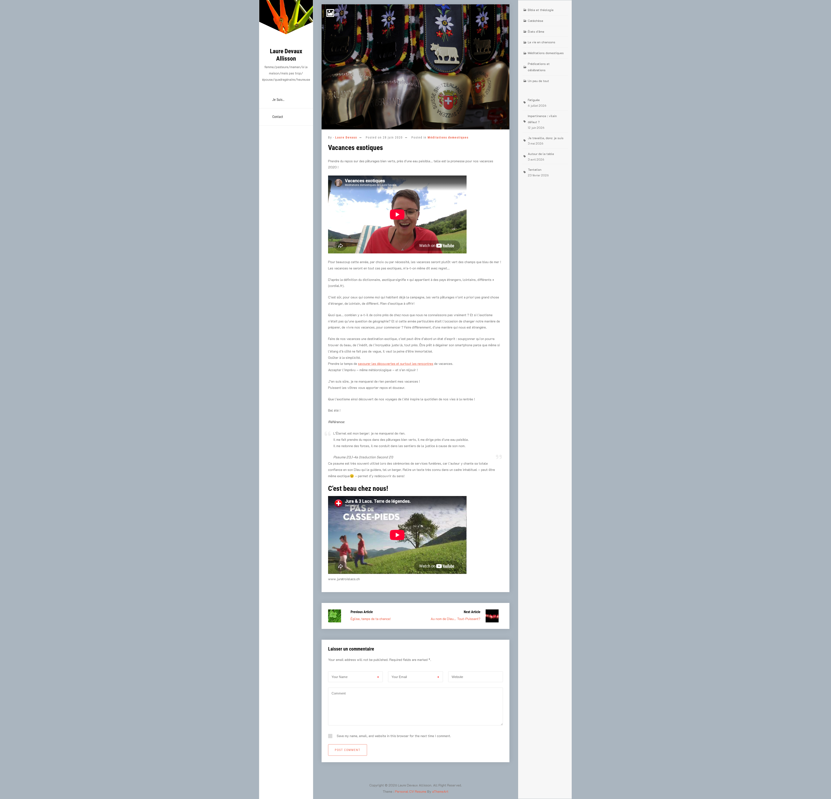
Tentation (534, 170)
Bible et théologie (541, 10)
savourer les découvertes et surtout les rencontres (395, 363)
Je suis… (278, 100)
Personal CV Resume (410, 791)
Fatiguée (534, 100)
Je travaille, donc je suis (546, 138)
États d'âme (536, 31)
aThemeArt (440, 791)
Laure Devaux (346, 137)
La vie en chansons (541, 42)
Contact (277, 117)
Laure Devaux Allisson (286, 55)
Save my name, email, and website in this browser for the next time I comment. (394, 735)
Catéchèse (535, 21)
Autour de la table (541, 154)
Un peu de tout (538, 81)
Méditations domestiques (448, 137)
